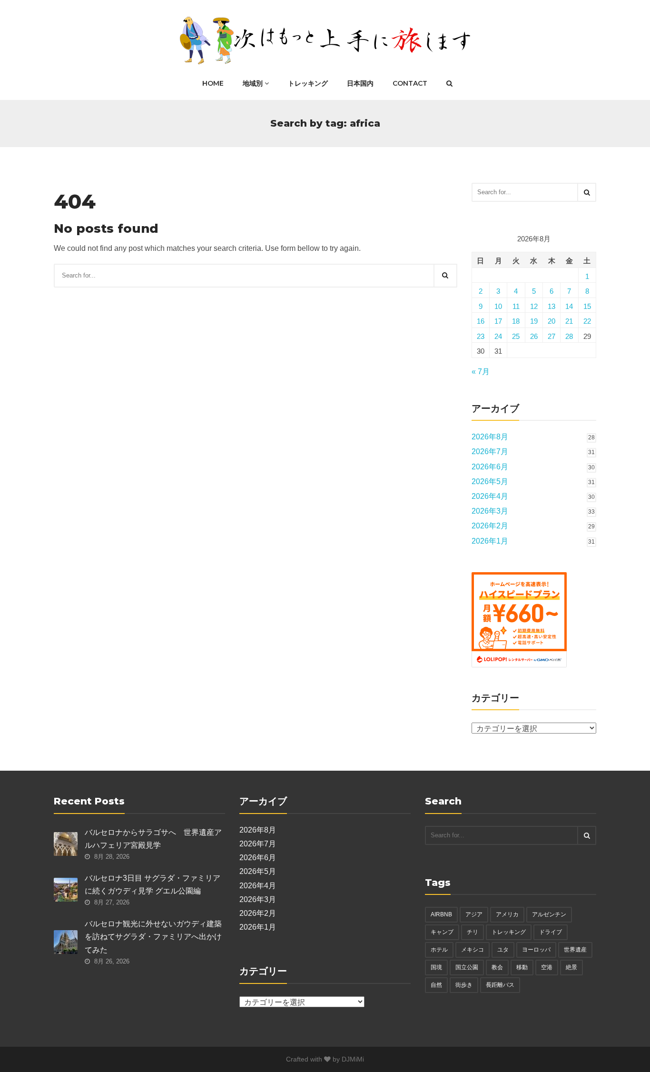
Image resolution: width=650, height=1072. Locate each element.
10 (498, 306)
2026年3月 (490, 511)
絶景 (571, 967)
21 (569, 321)
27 (551, 336)
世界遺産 (575, 949)
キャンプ (442, 932)
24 (498, 336)
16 (480, 321)
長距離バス (500, 985)
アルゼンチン (549, 914)
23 (480, 336)
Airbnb (441, 914)
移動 (522, 967)
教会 (497, 967)
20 (551, 321)
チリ (472, 932)
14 (569, 306)
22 (587, 321)
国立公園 (466, 967)
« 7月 (481, 371)
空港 (546, 967)
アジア (474, 914)
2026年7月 (490, 451)
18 (516, 321)
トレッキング (308, 83)
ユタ (503, 949)
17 (498, 321)
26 (534, 336)
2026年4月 (490, 496)
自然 (436, 985)
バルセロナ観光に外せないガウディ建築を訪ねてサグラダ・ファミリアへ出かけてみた (153, 936)
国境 (436, 967)
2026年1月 (490, 541)
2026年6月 (490, 467)
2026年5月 (490, 481)
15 (587, 306)
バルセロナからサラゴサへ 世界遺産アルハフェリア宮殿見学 (153, 838)
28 (569, 336)
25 (516, 336)
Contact (410, 83)
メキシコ (472, 949)
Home (213, 83)
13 (551, 306)
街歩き (464, 985)
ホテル (439, 949)
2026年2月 (490, 526)
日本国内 (360, 83)
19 (534, 321)
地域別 (254, 83)
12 (534, 306)
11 (516, 306)
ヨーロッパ (536, 949)
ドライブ (550, 932)
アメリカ (507, 914)
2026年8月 (490, 437)
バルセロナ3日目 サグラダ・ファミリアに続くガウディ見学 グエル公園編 (152, 884)
